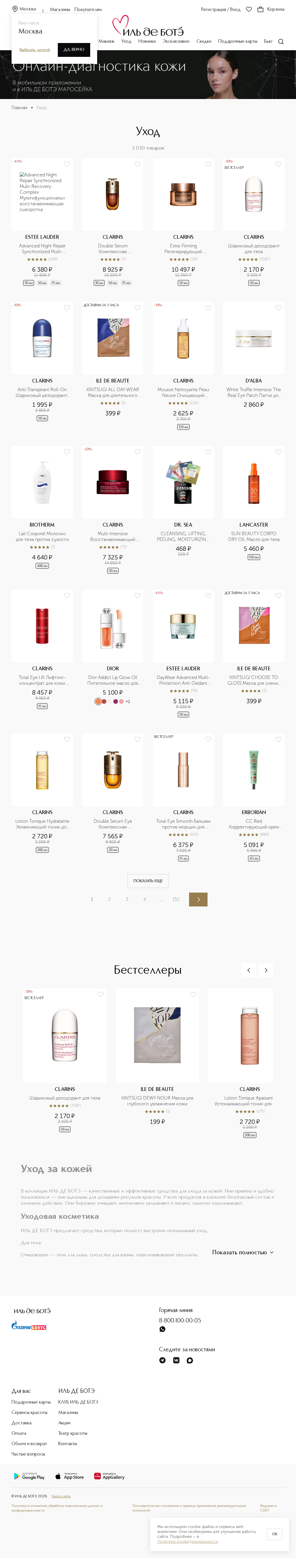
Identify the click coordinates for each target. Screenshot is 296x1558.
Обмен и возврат (29, 1444)
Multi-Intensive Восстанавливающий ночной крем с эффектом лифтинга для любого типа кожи (113, 536)
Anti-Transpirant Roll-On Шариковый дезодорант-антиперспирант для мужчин (42, 392)
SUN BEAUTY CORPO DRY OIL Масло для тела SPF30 (254, 536)
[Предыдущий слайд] (249, 970)
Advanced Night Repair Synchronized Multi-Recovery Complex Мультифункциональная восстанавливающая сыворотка (42, 249)
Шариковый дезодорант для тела (254, 248)
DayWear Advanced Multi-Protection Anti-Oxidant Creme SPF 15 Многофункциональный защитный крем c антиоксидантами (183, 680)
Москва (28, 9)
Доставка (22, 1423)
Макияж (106, 41)
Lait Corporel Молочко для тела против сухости (42, 536)
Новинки (147, 41)
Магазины (60, 10)
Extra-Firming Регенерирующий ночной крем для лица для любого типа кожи (184, 249)
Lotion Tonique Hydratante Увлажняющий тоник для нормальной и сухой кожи (42, 824)
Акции (64, 1423)
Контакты (67, 1444)
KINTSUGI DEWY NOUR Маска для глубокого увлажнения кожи (158, 1101)
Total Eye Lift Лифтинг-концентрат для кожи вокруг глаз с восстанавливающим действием (42, 680)
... (161, 899)
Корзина (275, 9)
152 (176, 899)
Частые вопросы (28, 1454)
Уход (126, 41)
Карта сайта (61, 1496)
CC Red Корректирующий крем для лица (254, 824)
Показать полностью (239, 1253)
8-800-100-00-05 (180, 1321)
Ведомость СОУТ (268, 1508)
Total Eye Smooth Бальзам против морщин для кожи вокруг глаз (183, 824)
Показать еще (148, 881)
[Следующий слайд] (265, 970)
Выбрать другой (35, 50)
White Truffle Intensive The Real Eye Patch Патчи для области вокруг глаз (254, 392)
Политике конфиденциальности (187, 1541)
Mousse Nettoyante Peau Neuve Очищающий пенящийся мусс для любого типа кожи (184, 392)
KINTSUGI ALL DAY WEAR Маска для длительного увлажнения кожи (113, 392)
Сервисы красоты (29, 1412)
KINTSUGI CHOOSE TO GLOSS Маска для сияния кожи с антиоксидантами (254, 680)
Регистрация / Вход (221, 10)
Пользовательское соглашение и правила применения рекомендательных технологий (189, 1508)
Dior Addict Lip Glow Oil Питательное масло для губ (113, 680)
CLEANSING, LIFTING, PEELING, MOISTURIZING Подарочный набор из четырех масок (183, 536)
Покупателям (88, 10)
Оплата (19, 1433)
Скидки (204, 41)
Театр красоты (72, 1433)
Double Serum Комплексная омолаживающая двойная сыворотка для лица (113, 249)
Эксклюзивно (176, 41)
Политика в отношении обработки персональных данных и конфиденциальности (57, 1508)
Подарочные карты (237, 41)
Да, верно (74, 50)
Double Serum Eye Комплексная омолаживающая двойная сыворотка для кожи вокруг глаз (113, 824)
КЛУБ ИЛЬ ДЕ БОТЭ (78, 1402)
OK (274, 1534)
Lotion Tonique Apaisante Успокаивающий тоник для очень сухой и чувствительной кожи (250, 1101)
